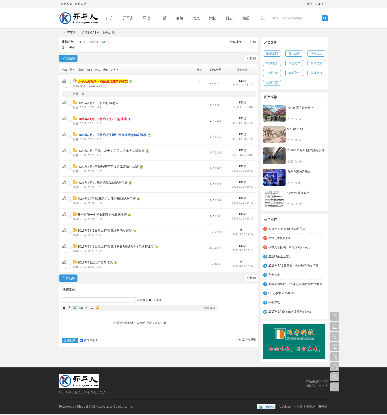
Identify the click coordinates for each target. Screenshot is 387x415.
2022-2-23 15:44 (242, 250)
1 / (211, 232)
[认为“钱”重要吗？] (274, 198)
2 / (212, 120)
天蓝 (72, 47)
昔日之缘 (294, 53)
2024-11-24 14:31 (243, 202)
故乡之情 (272, 53)
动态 (196, 18)
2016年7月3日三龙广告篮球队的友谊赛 (104, 230)
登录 (309, 4)
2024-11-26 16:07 (243, 170)
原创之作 (294, 63)
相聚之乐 (272, 63)
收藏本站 (80, 4)
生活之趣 (272, 73)
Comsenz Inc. (123, 406)
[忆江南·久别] (274, 134)
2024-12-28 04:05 (243, 123)
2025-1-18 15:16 (242, 107)
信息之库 (272, 82)
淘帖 (212, 18)
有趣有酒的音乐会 (299, 171)
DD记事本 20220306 (281, 293)
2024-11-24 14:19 (243, 218)
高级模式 (209, 308)
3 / (212, 136)
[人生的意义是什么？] (274, 113)
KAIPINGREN (89, 32)
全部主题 (67, 69)
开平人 (128, 18)
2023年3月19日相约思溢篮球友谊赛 (102, 182)
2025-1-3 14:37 (242, 85)
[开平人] (79, 25)
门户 (109, 18)
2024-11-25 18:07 (243, 186)
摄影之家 (316, 63)
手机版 (298, 406)
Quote (86, 307)
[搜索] (325, 18)
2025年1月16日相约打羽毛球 (97, 103)
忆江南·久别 (295, 129)
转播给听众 (91, 340)
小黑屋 (310, 406)
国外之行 (316, 73)
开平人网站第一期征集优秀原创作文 (103, 81)
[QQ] (266, 406)
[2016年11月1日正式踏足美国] (274, 155)
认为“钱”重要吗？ (298, 193)
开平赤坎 (274, 302)
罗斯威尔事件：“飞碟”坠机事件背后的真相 (295, 284)
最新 (81, 69)
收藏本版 (236, 42)
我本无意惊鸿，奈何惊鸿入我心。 (290, 247)
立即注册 (321, 4)
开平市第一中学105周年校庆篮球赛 (102, 214)
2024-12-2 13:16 (242, 154)
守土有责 (274, 275)
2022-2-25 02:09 (242, 234)
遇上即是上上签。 (280, 256)
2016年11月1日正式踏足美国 (306, 150)
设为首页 (66, 4)
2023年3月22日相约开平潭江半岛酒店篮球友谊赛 (111, 135)
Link (81, 307)
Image (75, 307)
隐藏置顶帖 (199, 81)
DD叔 (242, 80)
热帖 (97, 69)
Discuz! (82, 406)
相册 (245, 18)
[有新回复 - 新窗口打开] (75, 103)
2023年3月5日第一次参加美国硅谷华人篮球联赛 (111, 151)
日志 (229, 18)
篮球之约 (109, 32)
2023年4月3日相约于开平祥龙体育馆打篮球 (107, 167)
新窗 (199, 69)
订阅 (253, 42)
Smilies (97, 307)
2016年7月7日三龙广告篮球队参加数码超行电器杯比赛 (115, 246)
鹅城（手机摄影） (280, 238)
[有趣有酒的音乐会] (274, 177)
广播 (163, 18)
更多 (113, 69)
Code (92, 307)
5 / (211, 83)
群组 (179, 18)
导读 (146, 18)
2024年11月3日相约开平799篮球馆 (102, 119)
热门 (89, 69)
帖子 (276, 18)
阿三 (242, 230)
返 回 (252, 58)
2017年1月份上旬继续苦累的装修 (289, 311)
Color (69, 307)
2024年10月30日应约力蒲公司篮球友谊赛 (106, 198)
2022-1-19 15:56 (242, 266)
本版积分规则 (247, 339)
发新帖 (70, 58)
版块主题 (78, 94)
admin (83, 85)
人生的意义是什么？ (300, 107)
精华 (105, 69)
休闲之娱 (316, 53)
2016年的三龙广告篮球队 (95, 262)
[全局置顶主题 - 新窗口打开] (75, 81)
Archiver (284, 406)
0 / (212, 104)
